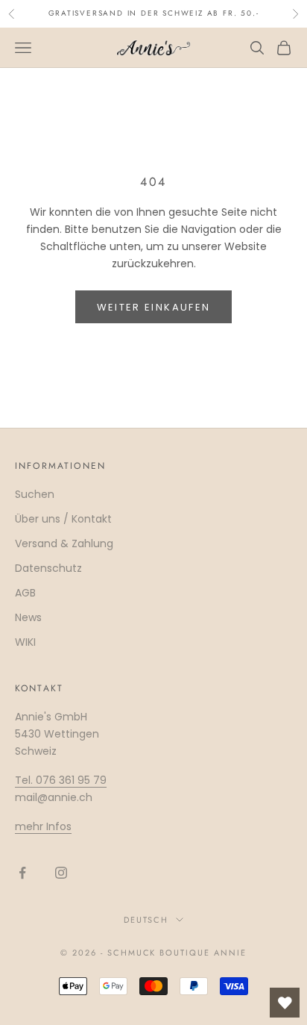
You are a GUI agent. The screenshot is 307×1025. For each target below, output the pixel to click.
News (28, 617)
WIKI (25, 642)
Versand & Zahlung (64, 543)
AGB (25, 592)
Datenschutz (48, 568)
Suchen (34, 494)
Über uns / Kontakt (63, 518)
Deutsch (146, 920)
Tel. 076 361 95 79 (61, 780)
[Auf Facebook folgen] (22, 872)
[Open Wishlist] (285, 1003)
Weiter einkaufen (153, 307)
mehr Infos (43, 826)
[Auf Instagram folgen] (61, 872)
